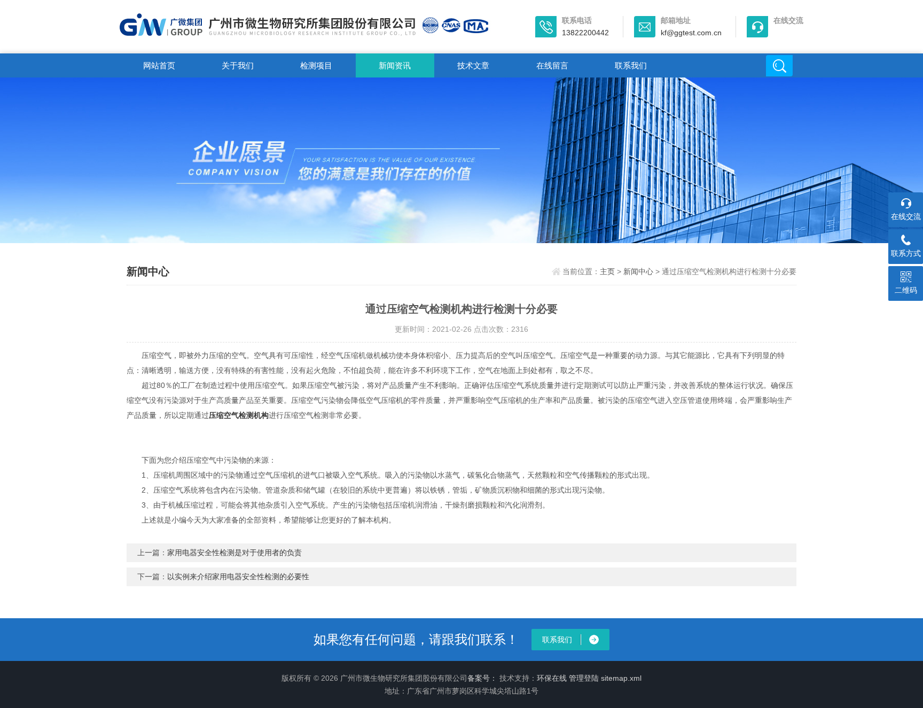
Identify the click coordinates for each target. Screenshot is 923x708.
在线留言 (552, 65)
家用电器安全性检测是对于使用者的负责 (234, 552)
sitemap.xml (621, 678)
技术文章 (473, 65)
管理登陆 (584, 678)
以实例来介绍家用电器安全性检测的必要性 (238, 576)
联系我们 (631, 65)
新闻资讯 (395, 65)
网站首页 (159, 65)
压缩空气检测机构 (239, 415)
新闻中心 (638, 271)
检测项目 (316, 65)
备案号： (482, 678)
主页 (607, 271)
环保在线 (552, 678)
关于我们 (238, 65)
